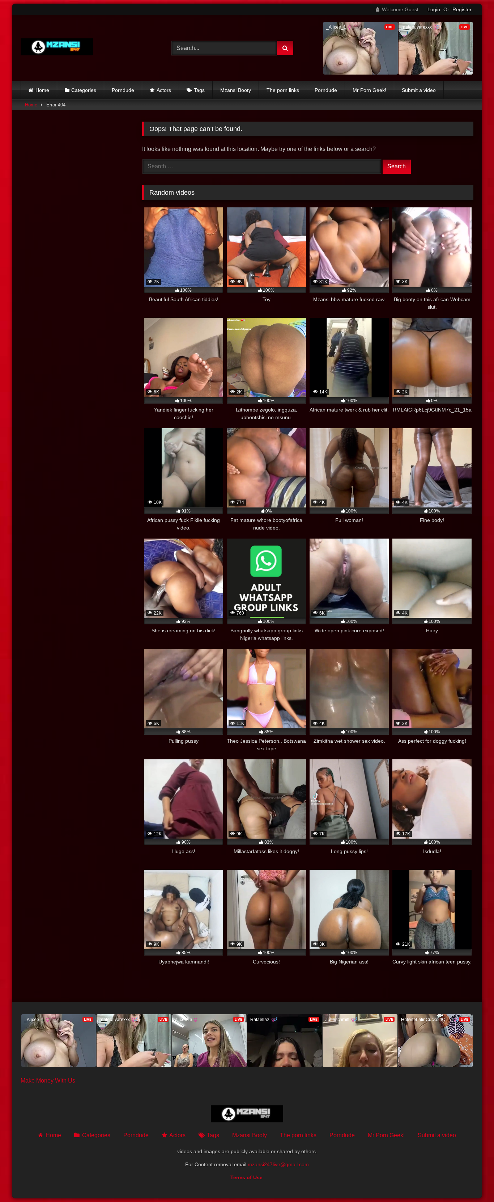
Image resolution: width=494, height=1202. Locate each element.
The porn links (283, 90)
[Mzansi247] (57, 48)
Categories (83, 90)
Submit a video (419, 90)
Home (42, 90)
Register (462, 9)
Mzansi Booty (235, 90)
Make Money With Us (48, 1080)
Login (433, 9)
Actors (164, 90)
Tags (199, 90)
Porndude (123, 90)
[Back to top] (472, 1180)
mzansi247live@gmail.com (278, 1164)
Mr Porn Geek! (369, 90)
